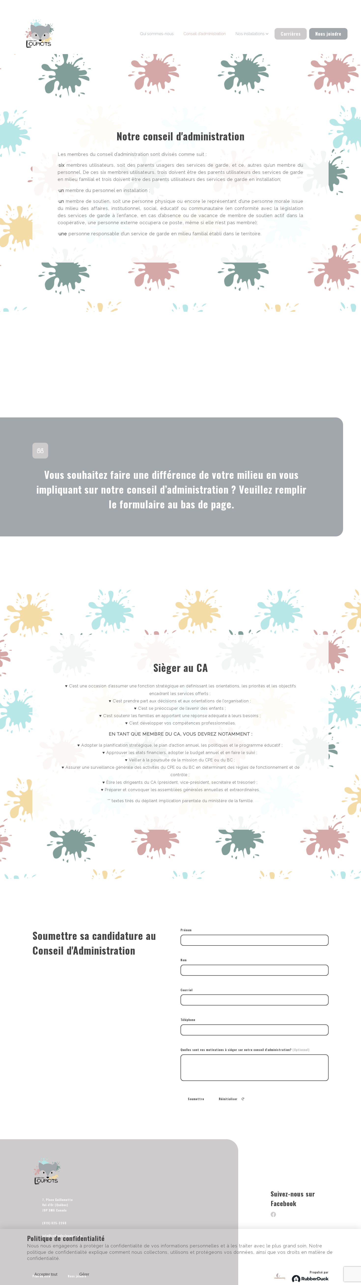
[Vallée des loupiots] (40, 34)
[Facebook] (273, 1215)
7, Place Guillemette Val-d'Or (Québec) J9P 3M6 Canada (57, 1204)
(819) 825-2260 (54, 1223)
